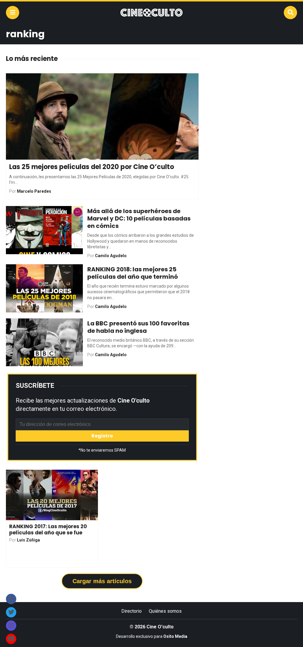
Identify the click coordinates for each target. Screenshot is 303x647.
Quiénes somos (165, 611)
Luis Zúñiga (28, 540)
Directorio (131, 611)
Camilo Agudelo (111, 255)
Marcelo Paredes (34, 191)
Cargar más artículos (102, 581)
